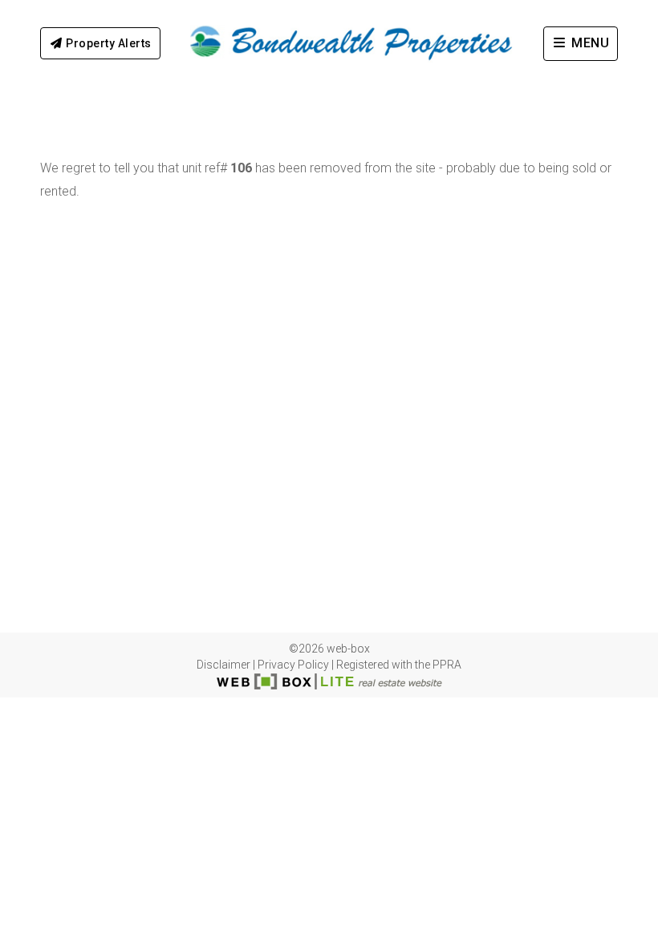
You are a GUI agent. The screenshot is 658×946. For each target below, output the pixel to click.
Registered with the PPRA (398, 664)
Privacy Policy (293, 664)
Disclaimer (223, 664)
